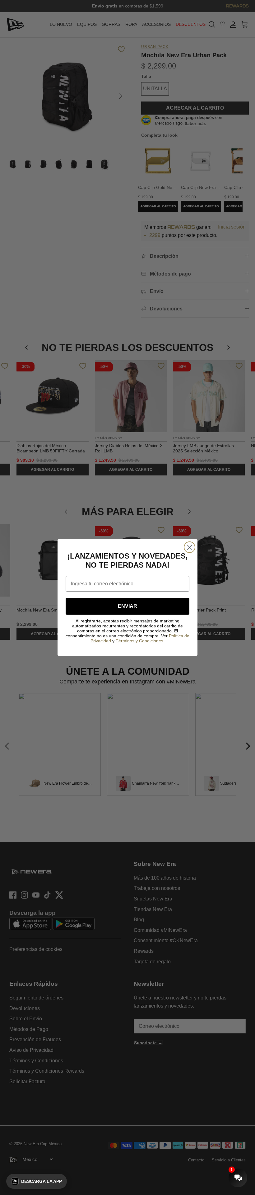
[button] (36, 1181)
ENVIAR (127, 606)
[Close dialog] (189, 547)
